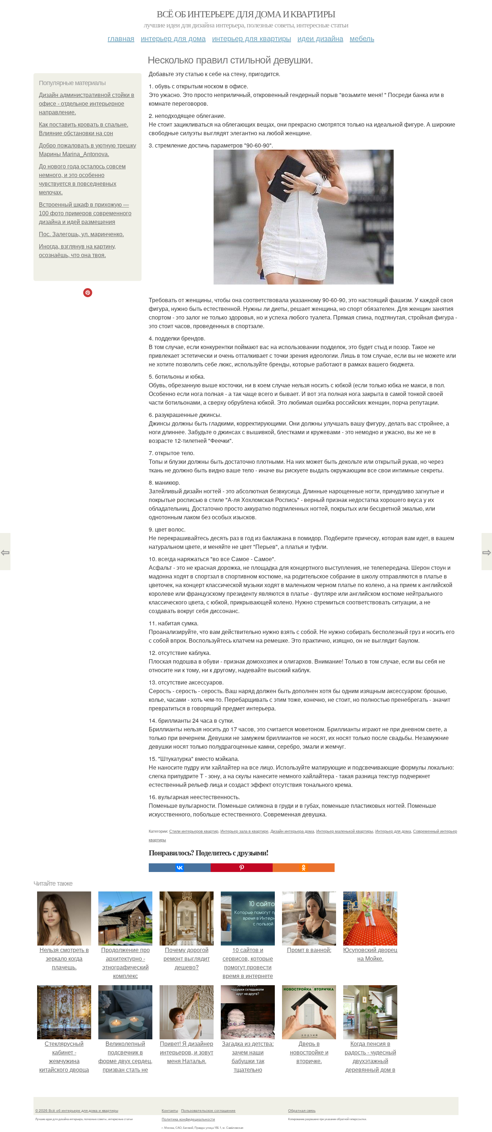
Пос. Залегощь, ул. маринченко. (81, 234)
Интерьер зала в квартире (244, 831)
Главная (121, 38)
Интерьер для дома (173, 38)
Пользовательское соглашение (208, 1110)
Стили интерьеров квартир (193, 831)
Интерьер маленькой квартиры (344, 831)
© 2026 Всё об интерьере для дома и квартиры (76, 1110)
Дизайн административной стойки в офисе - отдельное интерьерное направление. (86, 103)
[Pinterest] (242, 867)
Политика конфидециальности (188, 1119)
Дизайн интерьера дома (292, 831)
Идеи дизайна (320, 38)
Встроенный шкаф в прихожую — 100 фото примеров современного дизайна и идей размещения (85, 213)
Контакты (170, 1110)
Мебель (362, 38)
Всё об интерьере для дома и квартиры (246, 14)
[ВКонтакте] (180, 867)
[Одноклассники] (304, 867)
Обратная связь (302, 1110)
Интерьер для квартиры (251, 38)
